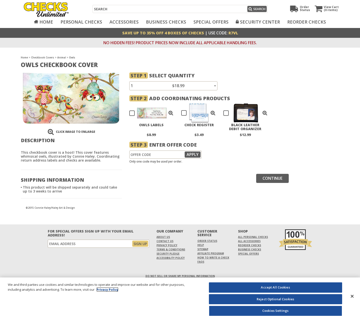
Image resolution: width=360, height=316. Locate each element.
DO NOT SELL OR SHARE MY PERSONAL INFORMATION (180, 276)
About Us (163, 236)
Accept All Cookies (275, 287)
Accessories (124, 22)
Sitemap (202, 249)
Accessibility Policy (170, 257)
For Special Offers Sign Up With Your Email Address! (90, 233)
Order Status (207, 240)
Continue (272, 178)
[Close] (352, 296)
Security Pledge (168, 253)
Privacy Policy (166, 245)
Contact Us (164, 241)
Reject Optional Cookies (275, 299)
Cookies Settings (275, 310)
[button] (170, 113)
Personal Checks (81, 22)
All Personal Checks (253, 236)
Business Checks (166, 22)
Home (46, 22)
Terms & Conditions (170, 249)
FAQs (200, 261)
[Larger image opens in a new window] (71, 97)
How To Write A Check (213, 257)
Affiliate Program (210, 253)
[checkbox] (149, 113)
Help (200, 245)
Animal (61, 57)
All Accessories (249, 241)
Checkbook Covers (42, 57)
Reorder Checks (306, 22)
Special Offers (210, 22)
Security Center (260, 22)
